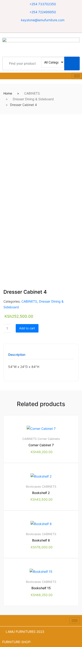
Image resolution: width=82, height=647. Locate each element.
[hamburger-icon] (77, 76)
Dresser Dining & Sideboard (33, 99)
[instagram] (47, 28)
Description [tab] (16, 355)
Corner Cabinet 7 (41, 445)
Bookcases (33, 486)
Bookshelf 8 (41, 540)
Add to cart (27, 328)
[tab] (16, 356)
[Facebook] (35, 28)
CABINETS (32, 93)
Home (7, 93)
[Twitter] (41, 28)
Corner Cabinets (49, 439)
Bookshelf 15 (41, 588)
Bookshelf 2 (41, 493)
